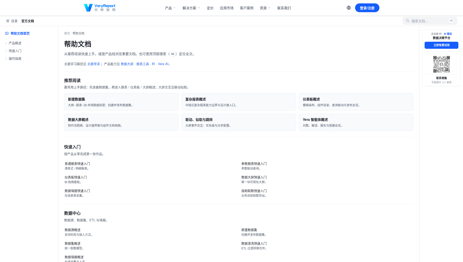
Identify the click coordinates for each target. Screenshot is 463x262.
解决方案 (189, 7)
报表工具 (142, 63)
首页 (67, 33)
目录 (14, 20)
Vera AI (163, 63)
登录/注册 (367, 7)
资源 (263, 7)
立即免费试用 (442, 45)
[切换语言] (348, 7)
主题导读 (93, 63)
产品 (168, 7)
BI (153, 63)
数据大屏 (127, 63)
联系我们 (284, 7)
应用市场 (227, 7)
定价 (210, 7)
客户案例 (246, 7)
